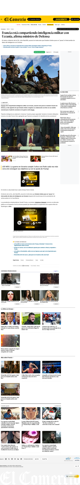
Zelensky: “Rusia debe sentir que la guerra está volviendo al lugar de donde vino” (31, 325)
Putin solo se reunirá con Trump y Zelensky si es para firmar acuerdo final (10, 325)
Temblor (44, 24)
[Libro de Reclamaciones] (77, 456)
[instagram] (12, 456)
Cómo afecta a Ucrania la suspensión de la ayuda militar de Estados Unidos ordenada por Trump (27, 45)
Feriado (39, 24)
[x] (9, 456)
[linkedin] (18, 456)
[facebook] (6, 456)
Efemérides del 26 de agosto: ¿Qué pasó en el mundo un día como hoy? (10, 395)
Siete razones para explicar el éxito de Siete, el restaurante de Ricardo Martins (67, 112)
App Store (37, 455)
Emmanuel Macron (29, 258)
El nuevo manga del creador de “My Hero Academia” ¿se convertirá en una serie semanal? (51, 419)
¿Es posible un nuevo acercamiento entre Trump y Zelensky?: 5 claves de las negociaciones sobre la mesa (33, 242)
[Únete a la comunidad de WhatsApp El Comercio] (39, 52)
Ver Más (41, 258)
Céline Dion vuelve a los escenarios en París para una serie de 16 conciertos (31, 373)
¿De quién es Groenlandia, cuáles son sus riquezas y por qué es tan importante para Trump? (35, 249)
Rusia (37, 258)
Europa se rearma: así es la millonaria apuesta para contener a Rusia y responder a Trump (35, 246)
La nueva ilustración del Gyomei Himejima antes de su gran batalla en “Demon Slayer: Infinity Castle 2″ (31, 420)
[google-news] (21, 456)
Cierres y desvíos (64, 24)
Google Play (44, 455)
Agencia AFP (5, 102)
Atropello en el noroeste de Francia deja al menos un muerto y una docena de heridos (51, 373)
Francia (22, 258)
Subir (76, 463)
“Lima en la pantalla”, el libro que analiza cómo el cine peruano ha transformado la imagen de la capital (68, 129)
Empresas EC (50, 24)
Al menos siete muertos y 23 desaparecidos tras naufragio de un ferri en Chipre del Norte (51, 325)
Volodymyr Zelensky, (40, 200)
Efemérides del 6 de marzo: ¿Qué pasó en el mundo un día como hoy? (31, 252)
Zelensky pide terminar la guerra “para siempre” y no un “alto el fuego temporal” (23, 47)
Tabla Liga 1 (57, 24)
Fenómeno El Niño (26, 24)
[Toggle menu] (1, 19)
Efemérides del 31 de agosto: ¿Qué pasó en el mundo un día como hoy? (10, 373)
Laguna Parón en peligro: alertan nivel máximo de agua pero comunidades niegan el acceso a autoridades (68, 97)
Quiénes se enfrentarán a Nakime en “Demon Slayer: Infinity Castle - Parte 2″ (31, 443)
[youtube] (15, 456)
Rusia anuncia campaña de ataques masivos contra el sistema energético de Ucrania (10, 347)
